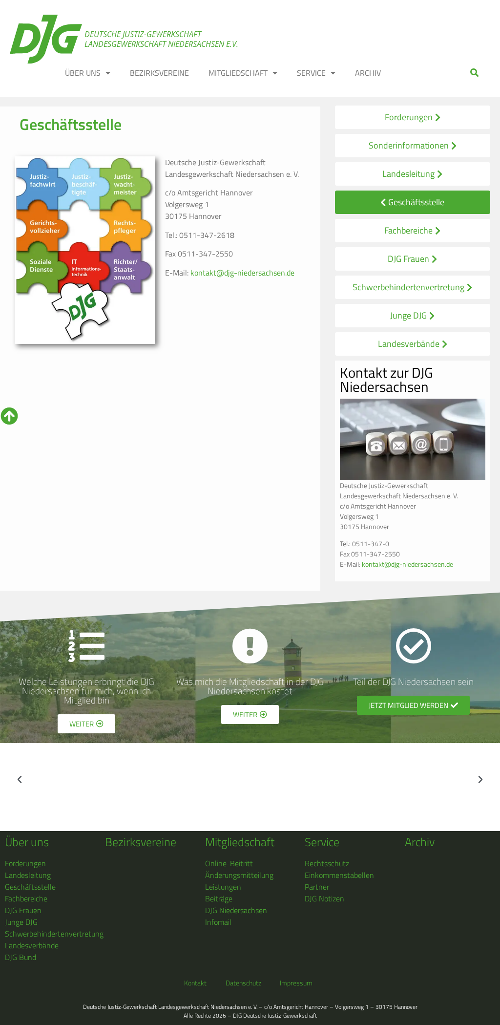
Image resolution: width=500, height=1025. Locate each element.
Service (322, 842)
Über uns (27, 842)
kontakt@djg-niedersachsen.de (242, 272)
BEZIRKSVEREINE (159, 73)
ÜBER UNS (83, 73)
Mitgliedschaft (239, 842)
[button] (474, 72)
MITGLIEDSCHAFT (238, 73)
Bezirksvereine (140, 842)
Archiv (420, 842)
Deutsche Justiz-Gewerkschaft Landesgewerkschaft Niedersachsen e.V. (161, 39)
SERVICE (311, 73)
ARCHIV (368, 73)
